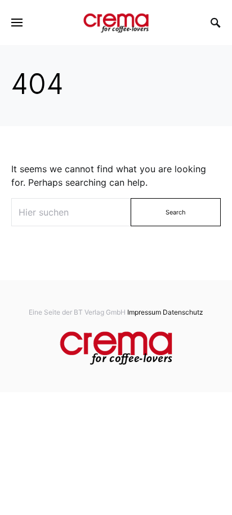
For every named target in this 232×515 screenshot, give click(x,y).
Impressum (144, 312)
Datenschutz (183, 312)
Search (176, 212)
